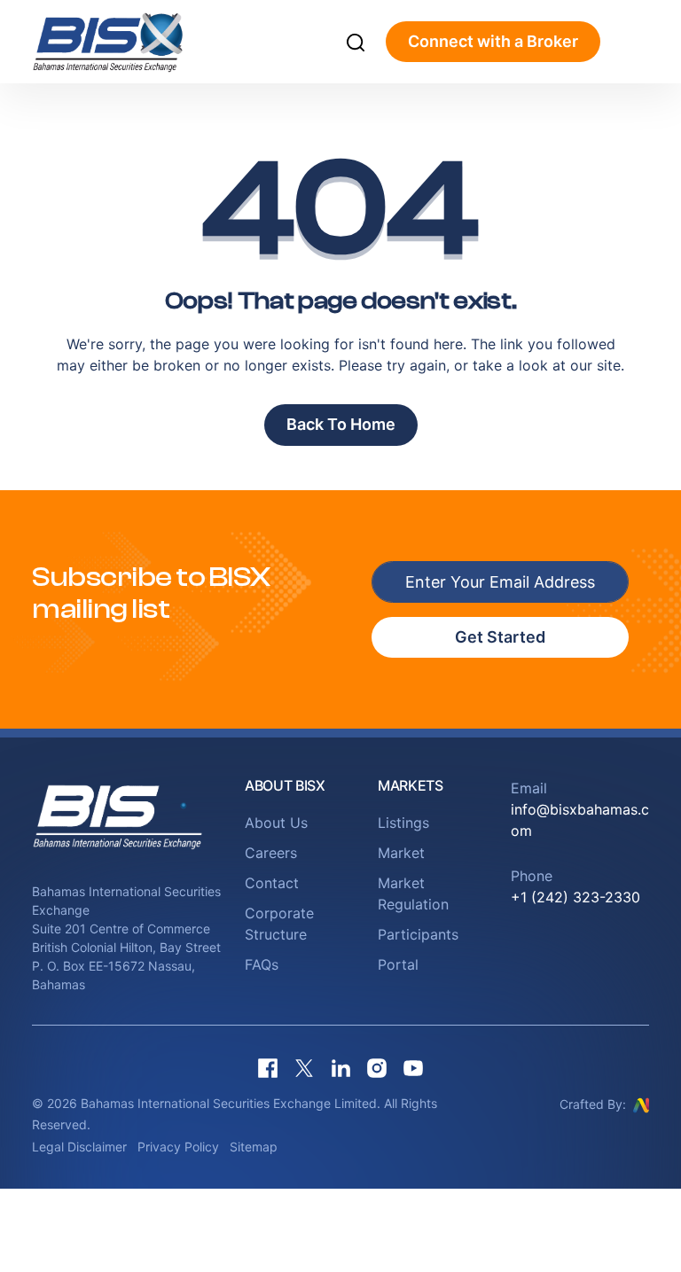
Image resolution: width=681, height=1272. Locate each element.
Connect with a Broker (493, 41)
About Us (276, 822)
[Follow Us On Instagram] (376, 1069)
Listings (403, 822)
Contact (272, 883)
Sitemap (254, 1146)
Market (401, 853)
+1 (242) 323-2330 (575, 897)
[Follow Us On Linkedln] (340, 1069)
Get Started (500, 637)
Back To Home (340, 424)
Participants (418, 934)
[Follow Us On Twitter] (304, 1069)
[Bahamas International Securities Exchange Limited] (127, 42)
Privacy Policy (178, 1146)
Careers (271, 853)
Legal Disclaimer (79, 1146)
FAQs (261, 964)
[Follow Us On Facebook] (267, 1069)
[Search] (355, 41)
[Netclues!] (641, 1103)
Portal (398, 964)
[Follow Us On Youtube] (413, 1069)
